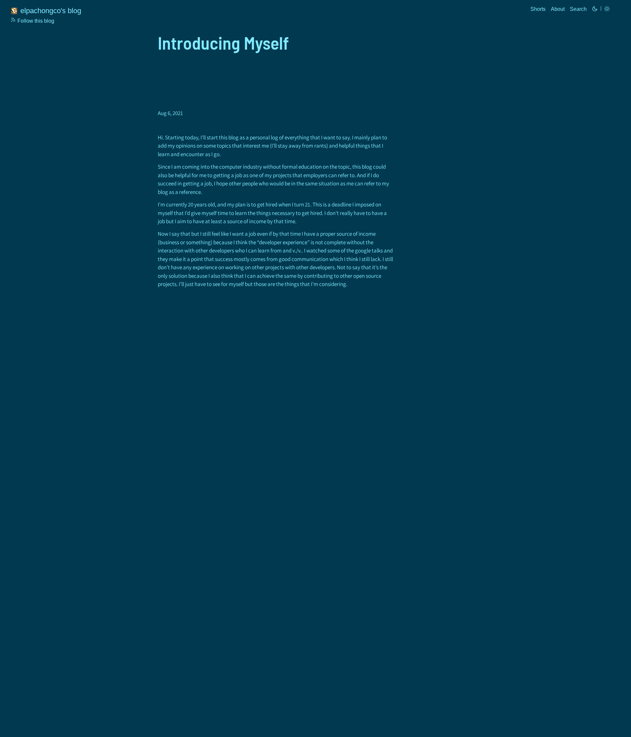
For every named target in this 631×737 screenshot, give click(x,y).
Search (578, 9)
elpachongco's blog (50, 11)
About (558, 9)
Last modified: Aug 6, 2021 (170, 113)
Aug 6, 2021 (170, 113)
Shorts (538, 9)
